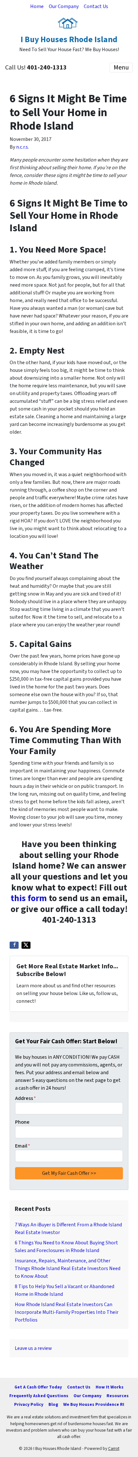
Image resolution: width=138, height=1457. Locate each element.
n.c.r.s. (22, 147)
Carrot (113, 1448)
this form (29, 898)
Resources (118, 1396)
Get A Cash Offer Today (38, 1387)
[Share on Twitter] (26, 945)
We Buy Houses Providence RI (93, 1404)
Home (37, 6)
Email (22, 1145)
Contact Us (96, 6)
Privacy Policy (28, 1404)
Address (25, 1098)
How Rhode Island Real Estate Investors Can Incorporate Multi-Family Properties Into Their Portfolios (66, 1312)
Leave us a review (33, 1348)
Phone (22, 1122)
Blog (53, 1404)
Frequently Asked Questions (38, 1396)
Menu (121, 67)
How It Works (110, 1387)
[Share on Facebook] (14, 945)
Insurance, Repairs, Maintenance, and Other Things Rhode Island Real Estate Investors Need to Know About (67, 1268)
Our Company (64, 6)
